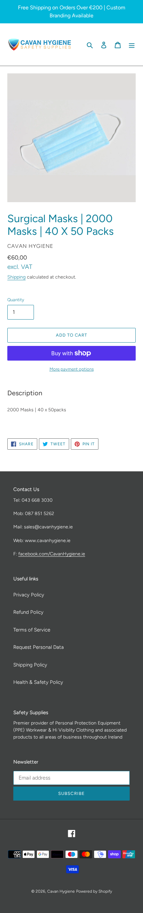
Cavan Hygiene (61, 891)
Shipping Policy (30, 665)
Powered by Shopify (94, 891)
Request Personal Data (38, 647)
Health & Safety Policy (38, 682)
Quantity (15, 299)
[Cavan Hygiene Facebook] (77, 44)
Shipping (16, 277)
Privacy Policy (28, 595)
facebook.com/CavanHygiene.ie (51, 553)
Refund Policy (28, 612)
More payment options (72, 369)
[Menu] (132, 44)
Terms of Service (31, 630)
